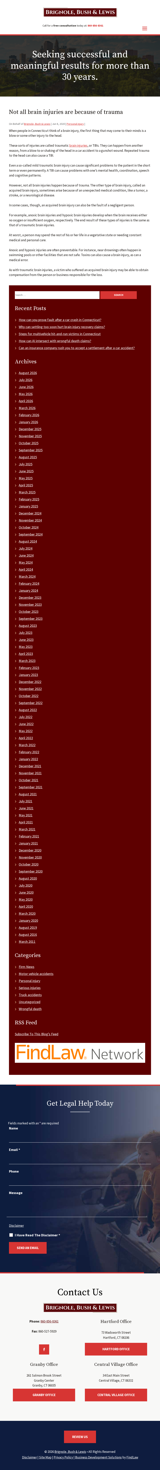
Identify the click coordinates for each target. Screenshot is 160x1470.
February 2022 (29, 752)
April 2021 (26, 822)
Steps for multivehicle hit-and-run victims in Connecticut (60, 334)
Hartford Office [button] (116, 1349)
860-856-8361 (95, 25)
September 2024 (31, 534)
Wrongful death (30, 1009)
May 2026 (26, 394)
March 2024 (27, 576)
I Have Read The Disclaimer (37, 1235)
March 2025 (27, 492)
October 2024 (28, 527)
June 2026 (26, 387)
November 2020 (30, 857)
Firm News (26, 966)
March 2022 (27, 745)
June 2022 (26, 724)
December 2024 (30, 513)
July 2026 (25, 380)
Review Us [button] (80, 1437)
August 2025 (28, 457)
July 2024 (25, 548)
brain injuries (78, 145)
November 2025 (30, 436)
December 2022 (30, 682)
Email (14, 1149)
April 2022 (26, 738)
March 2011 (27, 941)
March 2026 (27, 408)
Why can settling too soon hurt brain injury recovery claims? (62, 327)
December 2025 (30, 429)
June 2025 (26, 471)
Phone (14, 1171)
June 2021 (26, 808)
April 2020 (26, 906)
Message (15, 1193)
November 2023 (30, 604)
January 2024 (28, 590)
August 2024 (28, 541)
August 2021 (28, 794)
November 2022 (30, 689)
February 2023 (29, 667)
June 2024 (26, 555)
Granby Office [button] (44, 1395)
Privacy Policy (63, 1457)
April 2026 (26, 401)
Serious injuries (30, 988)
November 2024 (30, 520)
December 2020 (30, 850)
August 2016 (28, 934)
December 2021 (30, 766)
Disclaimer (16, 1225)
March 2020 (27, 913)
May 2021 (26, 815)
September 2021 (31, 787)
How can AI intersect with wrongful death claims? (55, 341)
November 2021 (30, 773)
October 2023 (28, 611)
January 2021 (28, 843)
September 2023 (31, 618)
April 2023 (26, 653)
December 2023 (30, 597)
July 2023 (25, 632)
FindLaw (132, 1457)
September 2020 (31, 871)
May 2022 (26, 731)
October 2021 (28, 780)
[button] (156, 1442)
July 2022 (25, 717)
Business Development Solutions (98, 1457)
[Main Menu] (145, 28)
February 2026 (29, 415)
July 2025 (25, 464)
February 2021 (29, 836)
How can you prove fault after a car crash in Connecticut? (60, 320)
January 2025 (28, 506)
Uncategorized (29, 1002)
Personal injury (75, 124)
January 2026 (28, 422)
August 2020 (28, 878)
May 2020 (26, 899)
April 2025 (26, 485)
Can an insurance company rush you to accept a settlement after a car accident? (77, 348)
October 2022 (28, 696)
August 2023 (28, 625)
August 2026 (28, 373)
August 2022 (28, 710)
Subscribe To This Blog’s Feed (36, 1034)
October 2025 (28, 443)
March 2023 (27, 660)
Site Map (45, 1457)
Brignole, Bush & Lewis (37, 124)
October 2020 (28, 864)
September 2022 (31, 703)
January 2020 (28, 920)
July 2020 (25, 885)
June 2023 (26, 639)
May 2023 (26, 646)
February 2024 (29, 583)
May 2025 (26, 478)
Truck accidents (30, 995)
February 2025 (29, 499)
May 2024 (26, 562)
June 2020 (26, 892)
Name (13, 1128)
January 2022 (28, 759)
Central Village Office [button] (116, 1395)
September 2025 (31, 450)
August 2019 (28, 927)
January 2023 (28, 674)
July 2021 (25, 801)
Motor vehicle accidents (36, 973)
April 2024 (26, 569)
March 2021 (27, 829)
